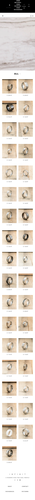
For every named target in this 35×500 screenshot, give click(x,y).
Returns (25, 491)
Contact (25, 486)
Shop (10, 486)
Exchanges (10, 491)
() (32, 15)
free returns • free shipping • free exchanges (18, 5)
